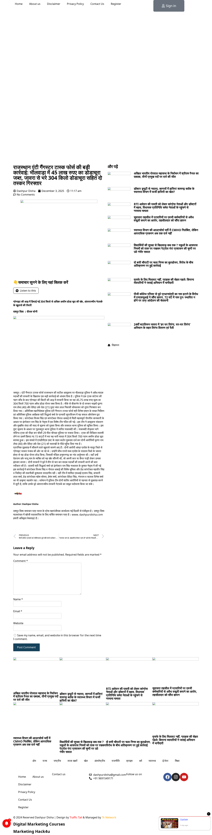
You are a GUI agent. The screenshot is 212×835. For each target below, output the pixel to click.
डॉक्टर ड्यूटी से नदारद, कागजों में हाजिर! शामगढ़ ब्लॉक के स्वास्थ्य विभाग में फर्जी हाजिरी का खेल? (164, 190)
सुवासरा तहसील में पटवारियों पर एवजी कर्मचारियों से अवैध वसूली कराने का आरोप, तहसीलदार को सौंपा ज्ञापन (164, 218)
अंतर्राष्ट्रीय (99, 761)
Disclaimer (53, 4)
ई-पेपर (165, 761)
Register (116, 4)
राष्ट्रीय (57, 761)
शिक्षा (177, 761)
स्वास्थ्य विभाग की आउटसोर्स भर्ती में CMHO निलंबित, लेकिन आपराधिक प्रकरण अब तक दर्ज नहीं (166, 231)
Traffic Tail (76, 817)
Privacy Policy (75, 4)
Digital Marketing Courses (39, 824)
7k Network (109, 817)
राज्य (45, 761)
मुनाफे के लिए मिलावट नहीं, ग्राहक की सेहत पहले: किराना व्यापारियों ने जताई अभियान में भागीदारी (164, 281)
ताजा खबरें (72, 761)
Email (17, 611)
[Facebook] (167, 777)
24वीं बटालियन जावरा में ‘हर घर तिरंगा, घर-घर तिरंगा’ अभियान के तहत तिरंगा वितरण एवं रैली (162, 326)
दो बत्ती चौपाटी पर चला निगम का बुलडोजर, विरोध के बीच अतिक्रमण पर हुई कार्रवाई (163, 264)
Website (18, 623)
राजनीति (116, 761)
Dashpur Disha (30, 504)
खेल (86, 761)
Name (18, 599)
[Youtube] (184, 777)
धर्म (140, 761)
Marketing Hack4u (31, 831)
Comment (20, 561)
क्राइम (129, 761)
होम (34, 761)
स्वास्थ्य (152, 761)
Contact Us (97, 4)
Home (19, 4)
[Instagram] (176, 777)
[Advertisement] (106, 138)
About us (34, 4)
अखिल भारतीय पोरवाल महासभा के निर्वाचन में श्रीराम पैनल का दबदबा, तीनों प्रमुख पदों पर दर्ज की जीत (166, 175)
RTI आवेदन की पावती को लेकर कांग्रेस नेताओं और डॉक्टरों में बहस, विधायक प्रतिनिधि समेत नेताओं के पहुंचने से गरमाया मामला (165, 207)
